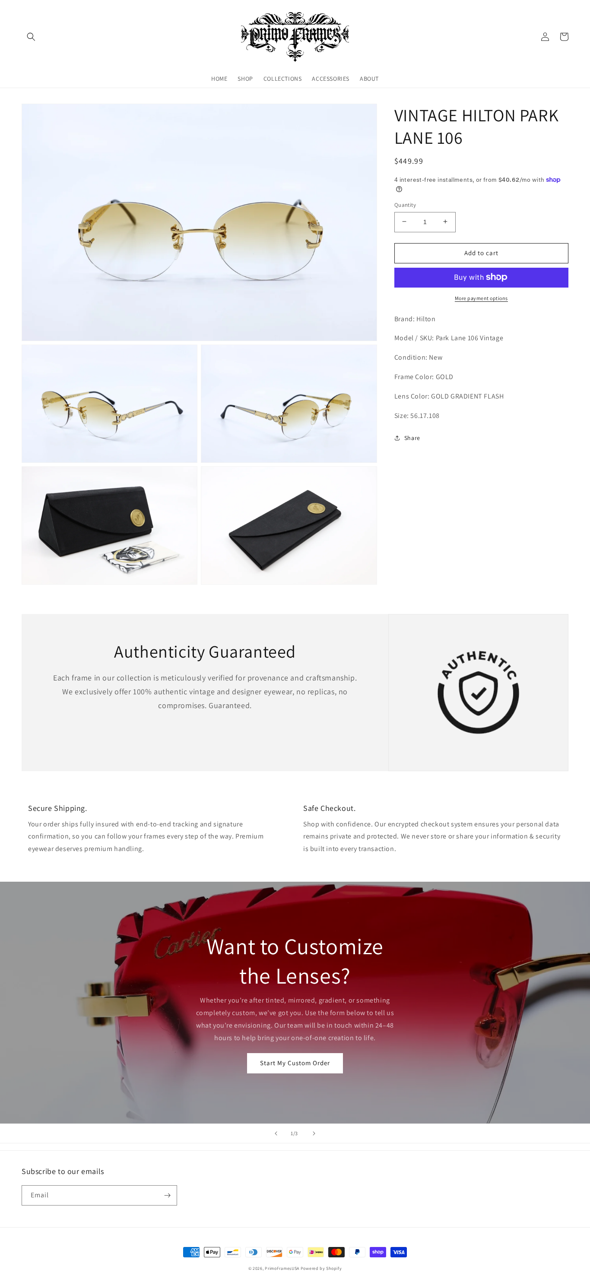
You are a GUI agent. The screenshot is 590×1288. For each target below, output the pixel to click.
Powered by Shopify (321, 1268)
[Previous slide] (275, 1133)
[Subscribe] (167, 1195)
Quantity (405, 204)
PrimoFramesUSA (282, 1268)
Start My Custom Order (295, 1063)
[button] (31, 36)
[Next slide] (314, 1133)
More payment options (481, 297)
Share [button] (412, 438)
